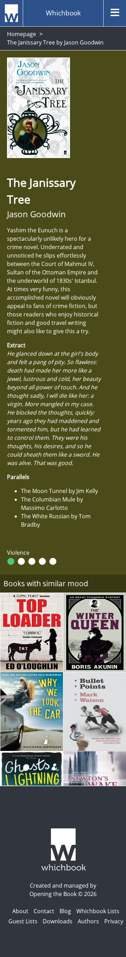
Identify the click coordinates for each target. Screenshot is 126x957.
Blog (65, 911)
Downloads (57, 921)
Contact (44, 911)
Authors (88, 921)
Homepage (21, 34)
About (20, 911)
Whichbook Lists (97, 911)
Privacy (113, 921)
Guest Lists (22, 921)
